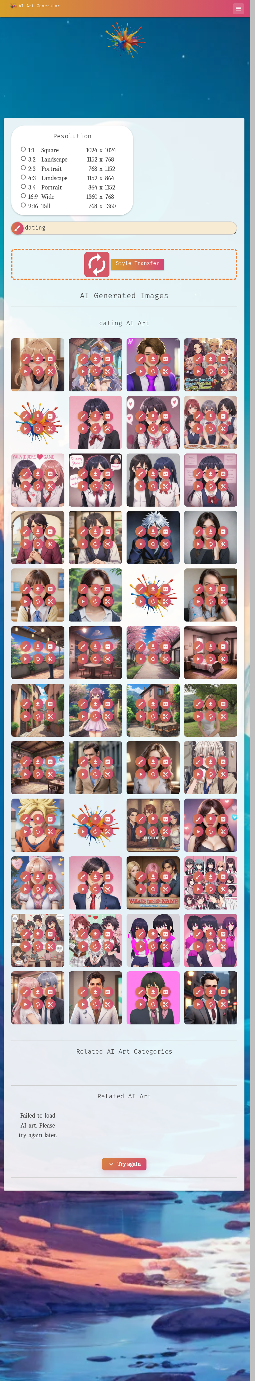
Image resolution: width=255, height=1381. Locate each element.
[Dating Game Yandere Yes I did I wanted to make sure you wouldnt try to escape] (210, 480)
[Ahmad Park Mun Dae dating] (95, 595)
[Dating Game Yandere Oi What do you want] (95, 480)
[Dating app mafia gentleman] (210, 997)
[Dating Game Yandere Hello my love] (95, 422)
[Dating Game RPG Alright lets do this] (153, 825)
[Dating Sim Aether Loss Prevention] (37, 997)
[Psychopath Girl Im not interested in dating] (210, 537)
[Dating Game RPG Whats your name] (210, 364)
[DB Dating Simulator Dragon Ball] (37, 825)
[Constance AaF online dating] (153, 767)
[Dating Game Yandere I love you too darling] (153, 422)
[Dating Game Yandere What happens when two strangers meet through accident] (153, 480)
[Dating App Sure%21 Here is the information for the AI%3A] (95, 825)
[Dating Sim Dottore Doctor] (95, 997)
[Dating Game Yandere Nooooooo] (37, 480)
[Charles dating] (95, 767)
